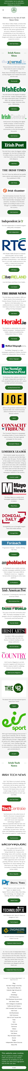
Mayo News (14, 506)
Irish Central (14, 136)
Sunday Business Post (14, 387)
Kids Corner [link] (14, 1031)
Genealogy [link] (14, 995)
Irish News (14, 313)
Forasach (14, 554)
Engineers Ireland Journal (14, 943)
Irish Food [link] (14, 1010)
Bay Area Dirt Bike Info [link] (14, 988)
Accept (14, 1067)
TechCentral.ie (14, 838)
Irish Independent (14, 232)
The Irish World (14, 623)
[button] (3, 10)
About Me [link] (14, 1045)
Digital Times (14, 900)
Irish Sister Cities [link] (14, 1001)
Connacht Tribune (14, 444)
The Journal (14, 81)
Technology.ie (14, 922)
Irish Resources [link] (14, 997)
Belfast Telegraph (14, 359)
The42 (14, 706)
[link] (14, 10)
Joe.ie (14, 418)
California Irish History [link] (14, 1006)
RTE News (14, 270)
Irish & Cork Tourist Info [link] (14, 1017)
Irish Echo (14, 109)
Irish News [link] (14, 1033)
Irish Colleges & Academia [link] (14, 1004)
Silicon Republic (14, 874)
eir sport (14, 754)
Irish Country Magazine (14, 672)
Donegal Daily (14, 533)
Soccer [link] (14, 1038)
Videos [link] (14, 1029)
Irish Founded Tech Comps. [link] (14, 1008)
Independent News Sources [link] (14, 1042)
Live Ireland (14, 287)
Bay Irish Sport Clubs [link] (14, 1035)
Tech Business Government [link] (14, 999)
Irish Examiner (14, 212)
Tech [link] (14, 1022)
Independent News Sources (14, 970)
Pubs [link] (14, 1020)
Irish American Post (14, 601)
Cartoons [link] (14, 1026)
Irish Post (14, 163)
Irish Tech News (14, 43)
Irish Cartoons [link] (14, 1015)
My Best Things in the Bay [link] (14, 985)
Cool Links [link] (14, 1024)
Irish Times (14, 183)
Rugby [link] (14, 1040)
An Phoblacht (14, 582)
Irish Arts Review (14, 646)
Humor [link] (14, 992)
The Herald (14, 338)
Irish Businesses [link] (14, 1013)
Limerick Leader (14, 477)
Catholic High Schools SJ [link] (14, 990)
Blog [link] (14, 983)
